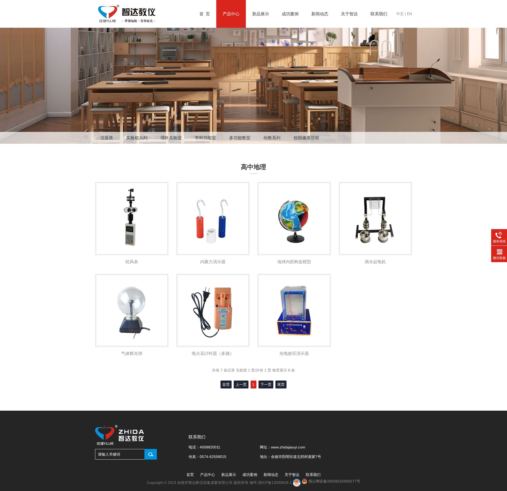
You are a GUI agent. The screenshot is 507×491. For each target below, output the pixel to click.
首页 (190, 475)
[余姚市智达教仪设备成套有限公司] (127, 14)
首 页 (204, 14)
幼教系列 (272, 138)
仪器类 (106, 138)
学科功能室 (205, 138)
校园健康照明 (306, 138)
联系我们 (378, 14)
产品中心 (231, 14)
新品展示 (260, 14)
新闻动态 (319, 14)
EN (409, 14)
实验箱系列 (136, 138)
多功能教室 (239, 138)
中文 (400, 14)
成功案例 (290, 14)
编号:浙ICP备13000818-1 (271, 482)
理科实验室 (171, 138)
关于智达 (349, 14)
